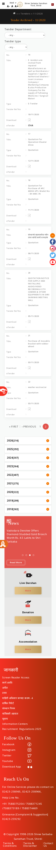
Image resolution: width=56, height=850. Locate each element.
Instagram (8, 750)
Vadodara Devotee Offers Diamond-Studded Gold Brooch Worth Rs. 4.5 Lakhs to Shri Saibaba (27, 536)
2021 (10, 483)
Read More (16, 562)
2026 (10, 440)
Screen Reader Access (15, 676)
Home (14, 13)
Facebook (8, 744)
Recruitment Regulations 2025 (22, 728)
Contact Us (48, 844)
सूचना (5, 717)
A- (8, 6)
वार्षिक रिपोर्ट (8, 702)
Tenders (25, 13)
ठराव (4, 692)
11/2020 (38, 13)
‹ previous (29, 426)
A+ (16, 6)
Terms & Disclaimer (30, 844)
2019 (10, 500)
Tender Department (18, 29)
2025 (10, 449)
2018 (10, 509)
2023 (10, 466)
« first (13, 426)
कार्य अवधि (7, 681)
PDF (33, 119)
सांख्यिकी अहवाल (10, 712)
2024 (10, 457)
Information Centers (15, 723)
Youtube (7, 761)
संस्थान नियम (8, 707)
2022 (10, 475)
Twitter (6, 755)
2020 (10, 492)
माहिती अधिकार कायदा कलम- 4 (17, 697)
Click (30, 125)
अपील (5, 686)
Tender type (12, 41)
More (28, 590)
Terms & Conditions (10, 844)
